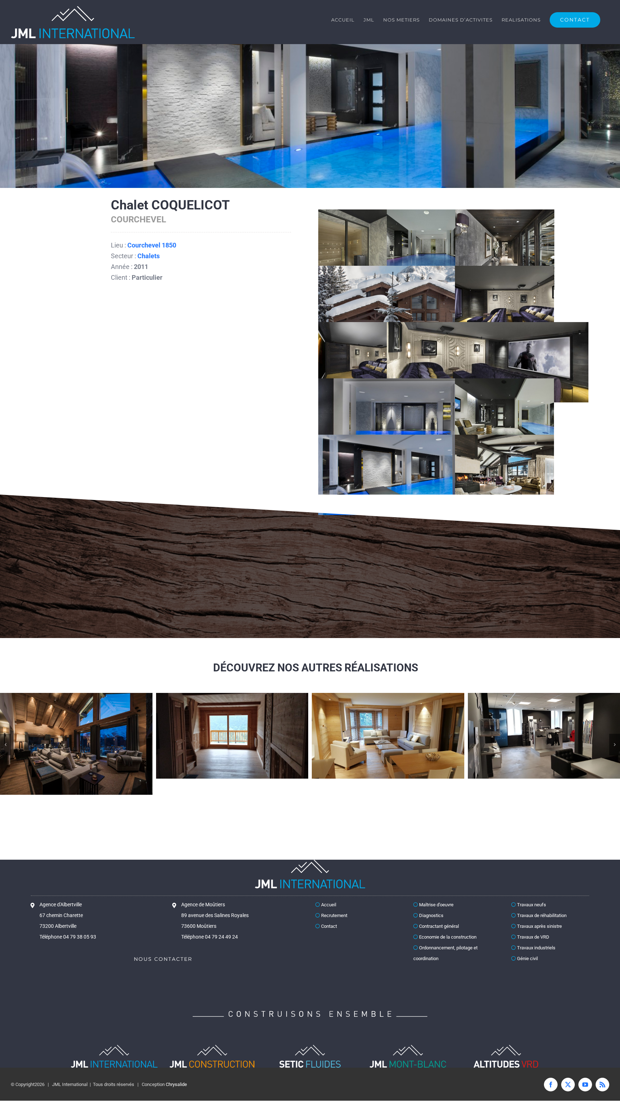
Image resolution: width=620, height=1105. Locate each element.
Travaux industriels (535, 960)
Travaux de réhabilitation (541, 928)
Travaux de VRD (532, 949)
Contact (328, 938)
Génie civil (527, 971)
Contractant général (438, 938)
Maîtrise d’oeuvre (436, 917)
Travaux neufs (531, 917)
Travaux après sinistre (539, 938)
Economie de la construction (447, 949)
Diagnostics (430, 928)
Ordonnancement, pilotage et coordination (445, 966)
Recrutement (333, 928)
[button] (5, 750)
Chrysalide (176, 1097)
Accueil (328, 917)
